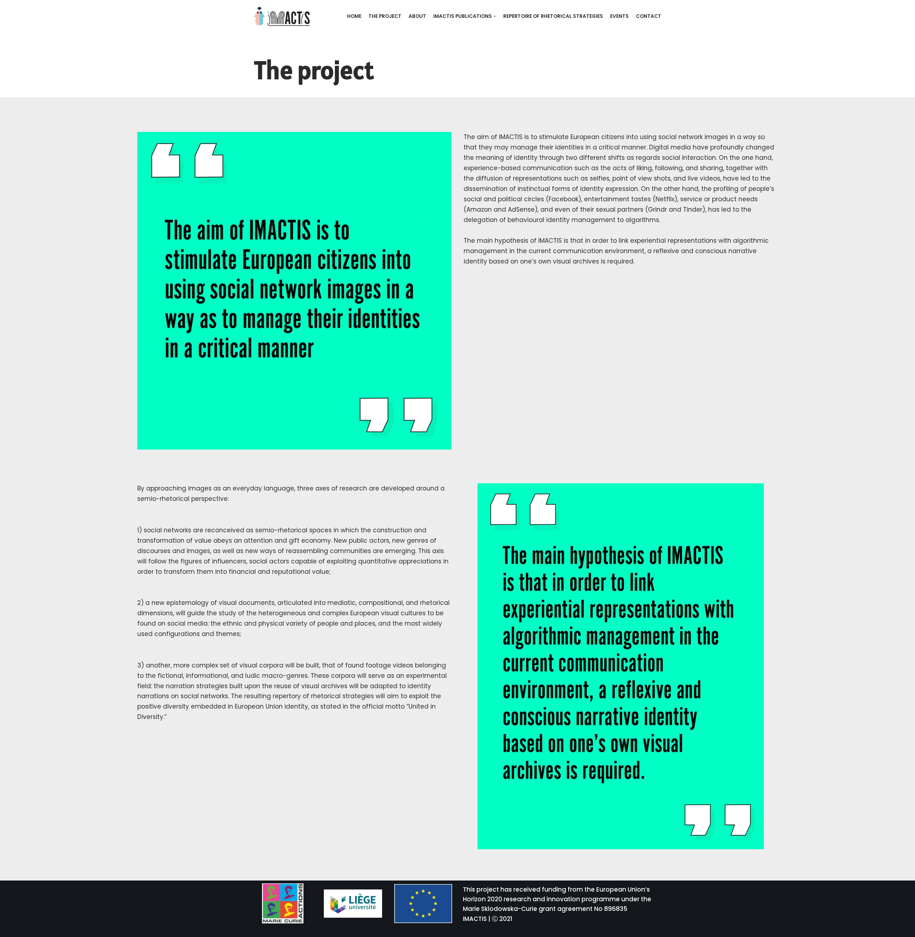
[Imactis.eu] (282, 16)
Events (619, 16)
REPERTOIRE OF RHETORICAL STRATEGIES (553, 16)
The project (385, 16)
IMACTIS (475, 918)
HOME (354, 16)
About (417, 16)
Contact (648, 16)
